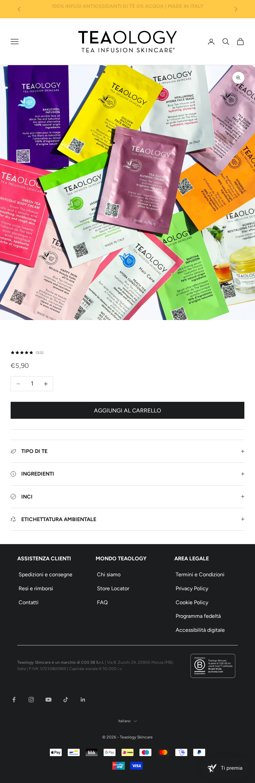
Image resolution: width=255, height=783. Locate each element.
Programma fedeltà (198, 616)
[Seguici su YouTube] (48, 699)
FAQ (102, 602)
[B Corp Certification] (213, 666)
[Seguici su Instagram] (31, 699)
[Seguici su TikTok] (65, 699)
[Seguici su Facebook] (14, 699)
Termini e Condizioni (200, 574)
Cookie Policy (192, 602)
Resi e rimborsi (36, 588)
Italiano (124, 721)
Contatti (29, 602)
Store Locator (113, 588)
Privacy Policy (192, 588)
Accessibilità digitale (200, 630)
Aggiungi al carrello (127, 410)
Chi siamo (109, 574)
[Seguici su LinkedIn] (83, 699)
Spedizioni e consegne (45, 574)
